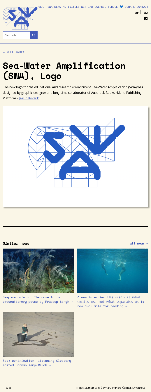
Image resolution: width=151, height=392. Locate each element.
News (57, 7)
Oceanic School (106, 7)
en (137, 12)
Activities (71, 7)
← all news (14, 52)
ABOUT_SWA (45, 7)
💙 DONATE (127, 7)
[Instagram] (146, 19)
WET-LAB (87, 7)
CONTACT (142, 7)
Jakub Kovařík (29, 98)
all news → (139, 243)
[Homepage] (20, 17)
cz (146, 12)
